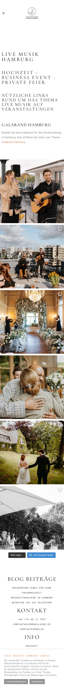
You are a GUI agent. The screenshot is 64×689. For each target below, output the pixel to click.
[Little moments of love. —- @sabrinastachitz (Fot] (32, 452)
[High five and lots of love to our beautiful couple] (32, 518)
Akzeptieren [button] (37, 681)
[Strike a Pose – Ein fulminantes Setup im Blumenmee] (32, 322)
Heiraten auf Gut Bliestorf (32, 602)
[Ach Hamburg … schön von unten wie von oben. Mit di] (32, 256)
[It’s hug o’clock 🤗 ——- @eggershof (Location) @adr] (32, 387)
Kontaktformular (32, 629)
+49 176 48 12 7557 (32, 619)
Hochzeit (32, 646)
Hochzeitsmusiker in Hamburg (32, 597)
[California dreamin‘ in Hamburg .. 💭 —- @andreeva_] (32, 191)
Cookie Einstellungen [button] (16, 681)
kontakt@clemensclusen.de (32, 624)
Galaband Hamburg (13, 142)
